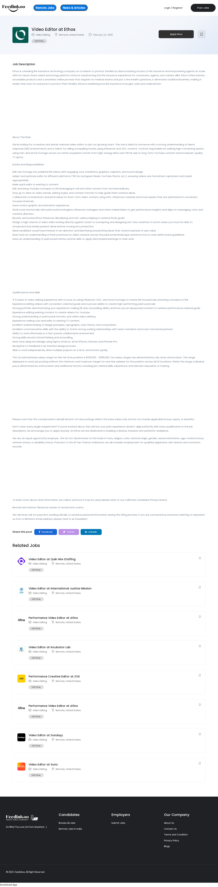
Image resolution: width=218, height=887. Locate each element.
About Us (169, 823)
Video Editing (43, 34)
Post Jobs (203, 7)
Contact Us (170, 828)
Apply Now (176, 34)
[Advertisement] (108, 111)
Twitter (70, 532)
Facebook (47, 532)
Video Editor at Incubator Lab (50, 647)
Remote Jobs (45, 8)
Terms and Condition (176, 834)
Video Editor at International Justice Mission (60, 588)
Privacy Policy (171, 840)
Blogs (167, 846)
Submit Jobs (118, 823)
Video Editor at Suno (43, 764)
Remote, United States (71, 34)
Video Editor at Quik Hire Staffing (52, 559)
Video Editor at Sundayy (46, 735)
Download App (8, 884)
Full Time (39, 40)
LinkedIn (92, 532)
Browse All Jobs (67, 823)
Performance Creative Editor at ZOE (54, 676)
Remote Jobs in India (70, 828)
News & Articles (74, 8)
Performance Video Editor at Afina (53, 618)
